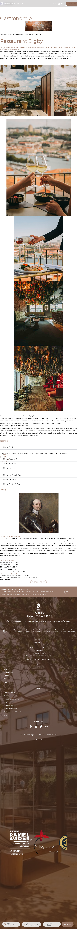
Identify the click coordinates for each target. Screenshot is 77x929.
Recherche (67, 924)
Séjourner (7, 669)
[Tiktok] (41, 726)
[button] (37, 115)
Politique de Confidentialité (13, 712)
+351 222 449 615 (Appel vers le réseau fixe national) (18, 577)
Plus (5, 682)
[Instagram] (36, 726)
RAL (5, 715)
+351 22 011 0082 (38, 642)
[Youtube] (46, 726)
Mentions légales (9, 693)
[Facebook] (30, 726)
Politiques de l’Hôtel (10, 709)
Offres (6, 679)
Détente (6, 676)
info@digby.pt (5, 579)
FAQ (5, 702)
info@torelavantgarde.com (38, 648)
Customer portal (9, 705)
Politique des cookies (11, 696)
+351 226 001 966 (38, 653)
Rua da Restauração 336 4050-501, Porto (14, 576)
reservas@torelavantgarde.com (38, 659)
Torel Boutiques (13, 621)
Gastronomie (8, 672)
